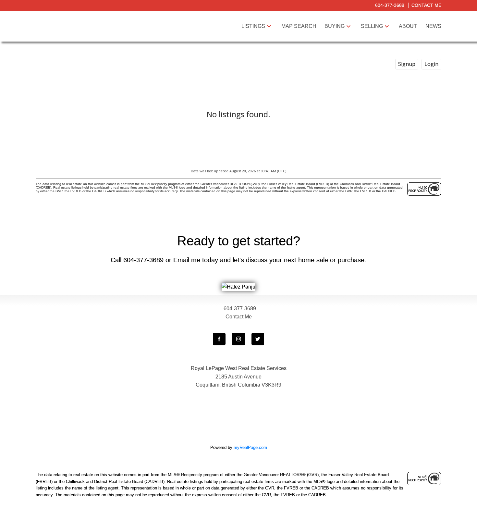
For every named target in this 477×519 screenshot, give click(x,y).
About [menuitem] (408, 26)
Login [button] (431, 64)
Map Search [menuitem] (298, 26)
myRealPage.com (250, 447)
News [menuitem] (433, 26)
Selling (372, 26)
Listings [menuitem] (253, 26)
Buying (334, 26)
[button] (219, 339)
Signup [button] (406, 64)
